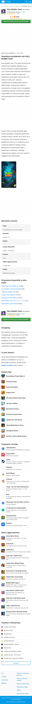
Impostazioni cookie (23, 693)
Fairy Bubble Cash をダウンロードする (13, 300)
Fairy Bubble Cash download (10, 303)
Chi (2, 673)
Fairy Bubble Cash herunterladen (11, 289)
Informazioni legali (22, 687)
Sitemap (3, 683)
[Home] (2, 6)
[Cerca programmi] (27, 1)
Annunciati (4, 680)
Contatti (3, 676)
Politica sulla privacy (23, 683)
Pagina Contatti (7, 365)
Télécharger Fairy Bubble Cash (10, 286)
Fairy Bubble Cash (18, 9)
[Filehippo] (6, 1)
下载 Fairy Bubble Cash (8, 292)
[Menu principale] (30, 1)
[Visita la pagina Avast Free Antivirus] (16, 17)
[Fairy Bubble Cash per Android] (3, 11)
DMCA (19, 690)
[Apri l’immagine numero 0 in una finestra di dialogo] (8, 174)
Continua (16, 663)
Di (13, 12)
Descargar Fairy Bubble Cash (10, 297)
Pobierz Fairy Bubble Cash (9, 295)
